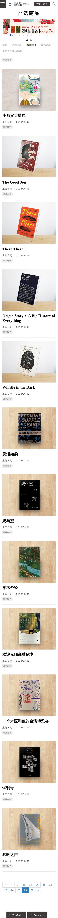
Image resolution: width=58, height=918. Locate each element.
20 (37, 884)
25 (19, 890)
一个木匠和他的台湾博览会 (25, 721)
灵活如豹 (10, 454)
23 (5, 890)
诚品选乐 (46, 44)
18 (24, 884)
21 (44, 884)
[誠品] (18, 3)
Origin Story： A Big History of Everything (28, 318)
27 (32, 890)
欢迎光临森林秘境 (17, 654)
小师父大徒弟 (14, 115)
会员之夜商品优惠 (12, 51)
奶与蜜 (8, 521)
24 (12, 890)
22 (50, 884)
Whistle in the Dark (18, 387)
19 (30, 884)
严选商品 (17, 44)
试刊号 (8, 788)
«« (6, 884)
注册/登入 (42, 4)
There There (12, 249)
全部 (4, 44)
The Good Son (14, 182)
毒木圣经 (10, 588)
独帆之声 (10, 855)
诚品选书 (31, 44)
